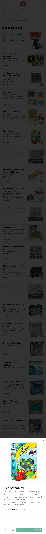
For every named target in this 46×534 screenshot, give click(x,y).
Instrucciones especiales (14, 509)
